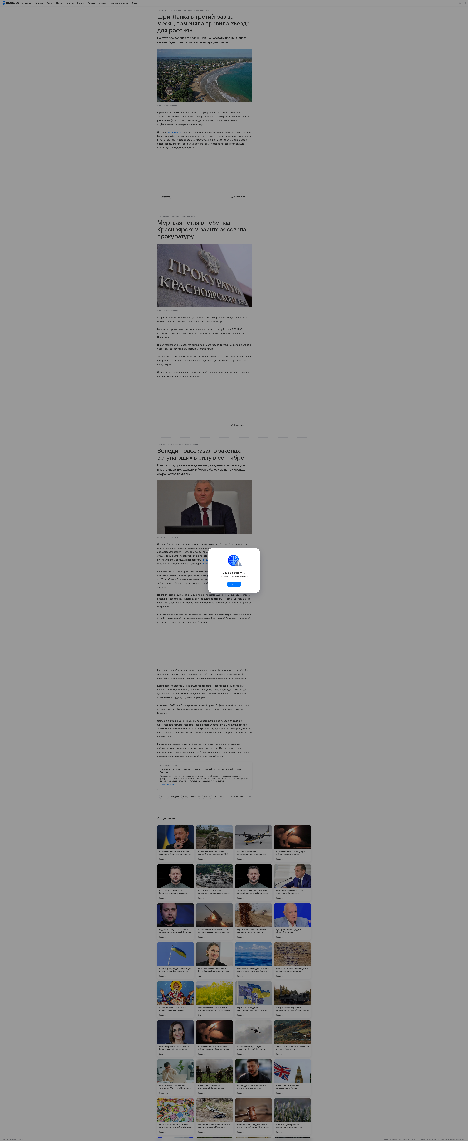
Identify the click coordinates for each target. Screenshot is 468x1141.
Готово (234, 584)
